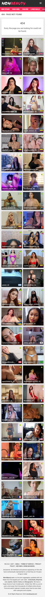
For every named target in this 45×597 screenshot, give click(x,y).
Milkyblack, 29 (29, 458)
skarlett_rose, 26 (8, 150)
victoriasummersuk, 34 (10, 343)
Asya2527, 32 (7, 401)
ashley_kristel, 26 (8, 208)
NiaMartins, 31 (29, 92)
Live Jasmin (8, 582)
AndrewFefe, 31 (30, 324)
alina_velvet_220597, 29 (33, 304)
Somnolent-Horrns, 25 (32, 381)
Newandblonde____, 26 (10, 362)
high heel (16, 9)
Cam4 (15, 582)
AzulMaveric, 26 (30, 536)
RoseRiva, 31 (29, 401)
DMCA (17, 564)
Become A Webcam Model (25, 566)
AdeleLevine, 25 (30, 285)
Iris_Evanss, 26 (7, 458)
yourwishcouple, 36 (9, 112)
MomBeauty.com (8, 577)
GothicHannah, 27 (30, 54)
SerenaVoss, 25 (8, 536)
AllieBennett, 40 (30, 478)
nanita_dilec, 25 (30, 266)
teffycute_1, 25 (29, 73)
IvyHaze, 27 (6, 92)
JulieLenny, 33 (7, 497)
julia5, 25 (5, 285)
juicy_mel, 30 (7, 73)
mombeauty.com (31, 594)
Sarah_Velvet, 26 (30, 131)
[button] (40, 3)
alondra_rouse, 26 (9, 189)
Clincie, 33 (6, 439)
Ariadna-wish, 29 (30, 112)
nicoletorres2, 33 (8, 169)
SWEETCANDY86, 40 (31, 208)
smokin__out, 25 (8, 478)
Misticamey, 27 (29, 362)
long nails (35, 9)
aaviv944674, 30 (8, 381)
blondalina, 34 (7, 420)
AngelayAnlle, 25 (30, 150)
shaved (25, 9)
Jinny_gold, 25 (29, 343)
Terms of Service (27, 564)
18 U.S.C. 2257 (9, 564)
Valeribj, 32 (28, 555)
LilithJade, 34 (29, 439)
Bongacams (29, 582)
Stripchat (39, 580)
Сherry (20, 582)
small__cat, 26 (29, 516)
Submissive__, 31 (8, 246)
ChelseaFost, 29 (8, 131)
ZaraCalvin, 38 (29, 189)
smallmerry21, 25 (8, 516)
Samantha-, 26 (29, 227)
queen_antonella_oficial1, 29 (13, 266)
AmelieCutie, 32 (8, 304)
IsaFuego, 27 (28, 420)
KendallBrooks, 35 (9, 227)
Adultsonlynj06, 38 (9, 555)
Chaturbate (31, 580)
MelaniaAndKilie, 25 (31, 246)
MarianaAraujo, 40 (31, 169)
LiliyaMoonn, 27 (8, 324)
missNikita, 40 (7, 54)
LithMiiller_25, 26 (30, 497)
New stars (5, 9)
